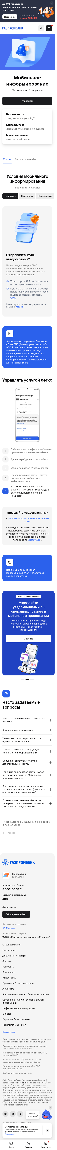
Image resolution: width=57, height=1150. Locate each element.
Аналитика (8, 988)
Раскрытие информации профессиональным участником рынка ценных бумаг (24, 1047)
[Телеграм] (20, 1114)
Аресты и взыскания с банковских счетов (25, 994)
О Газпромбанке (11, 944)
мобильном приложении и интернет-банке (28, 520)
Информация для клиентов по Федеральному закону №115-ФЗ (24, 1053)
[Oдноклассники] (13, 1114)
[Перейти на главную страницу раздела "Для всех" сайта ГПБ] (12, 28)
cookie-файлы (21, 1082)
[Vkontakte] (5, 1114)
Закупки (7, 961)
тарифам (20, 307)
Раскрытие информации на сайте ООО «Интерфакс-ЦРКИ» (21, 1067)
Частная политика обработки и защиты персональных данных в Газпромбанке (21, 1060)
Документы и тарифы (14, 955)
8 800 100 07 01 (12, 889)
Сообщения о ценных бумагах (16, 1073)
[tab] (7, 159)
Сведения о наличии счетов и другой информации (23, 1001)
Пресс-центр (9, 950)
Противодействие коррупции (18, 983)
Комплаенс (8, 972)
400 (5, 899)
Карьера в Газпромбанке (16, 1019)
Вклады (6, 1013)
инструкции (34, 539)
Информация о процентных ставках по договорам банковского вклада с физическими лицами (26, 1040)
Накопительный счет (14, 1024)
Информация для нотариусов (18, 1008)
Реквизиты (8, 966)
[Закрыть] (52, 3)
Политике (10, 1134)
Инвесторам (9, 977)
